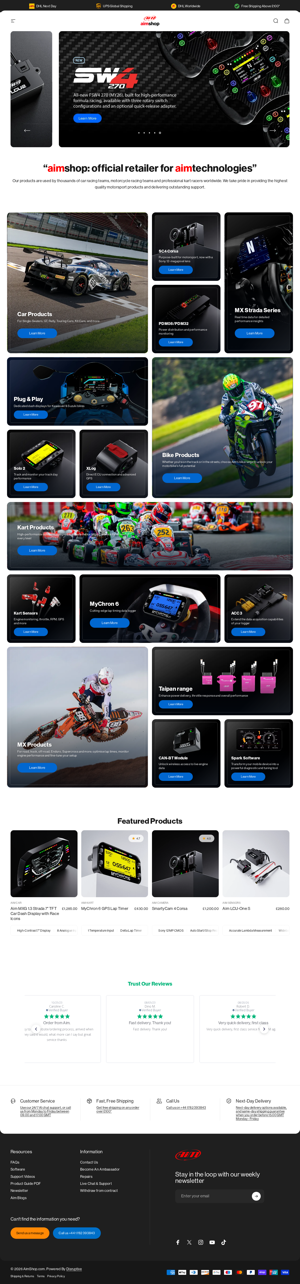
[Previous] (27, 130)
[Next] (272, 130)
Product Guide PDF (26, 1184)
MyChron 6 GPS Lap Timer (104, 908)
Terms (41, 1276)
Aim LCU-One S (236, 908)
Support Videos (23, 1176)
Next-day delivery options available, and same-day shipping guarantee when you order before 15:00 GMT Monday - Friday (261, 1113)
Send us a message (30, 1233)
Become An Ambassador (100, 1169)
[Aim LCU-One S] (255, 863)
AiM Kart (87, 902)
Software (18, 1169)
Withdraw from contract (99, 1191)
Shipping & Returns (22, 1276)
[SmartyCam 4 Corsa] (185, 863)
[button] (36, 1029)
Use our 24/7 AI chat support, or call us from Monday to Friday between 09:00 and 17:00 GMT (45, 1111)
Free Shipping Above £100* (260, 6)
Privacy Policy (56, 1276)
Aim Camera (160, 902)
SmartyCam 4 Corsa (169, 908)
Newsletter (19, 1191)
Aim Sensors (231, 902)
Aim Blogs (19, 1198)
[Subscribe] (256, 1196)
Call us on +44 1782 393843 (186, 1107)
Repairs (86, 1176)
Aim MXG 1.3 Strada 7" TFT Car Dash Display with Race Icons (35, 913)
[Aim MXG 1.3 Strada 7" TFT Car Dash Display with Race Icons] (44, 863)
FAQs (15, 1162)
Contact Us (89, 1162)
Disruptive (74, 1269)
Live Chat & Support (96, 1184)
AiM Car (16, 902)
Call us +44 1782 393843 (77, 1233)
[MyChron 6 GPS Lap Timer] (114, 863)
